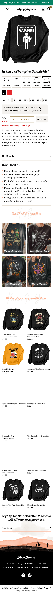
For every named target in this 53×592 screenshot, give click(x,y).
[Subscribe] (48, 528)
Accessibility (24, 588)
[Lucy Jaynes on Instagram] (30, 575)
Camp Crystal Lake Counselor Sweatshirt (9, 337)
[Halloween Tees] (14, 238)
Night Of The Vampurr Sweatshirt (14, 405)
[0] (48, 9)
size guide (41, 119)
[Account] (43, 11)
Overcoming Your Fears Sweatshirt (8, 438)
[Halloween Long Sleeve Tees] (39, 238)
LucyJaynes (13, 588)
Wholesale (22, 567)
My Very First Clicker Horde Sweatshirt (9, 473)
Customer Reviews (40, 567)
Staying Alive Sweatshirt (36, 405)
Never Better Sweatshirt (36, 506)
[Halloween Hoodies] (39, 271)
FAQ (20, 563)
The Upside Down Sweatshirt (38, 437)
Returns (29, 563)
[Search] (7, 9)
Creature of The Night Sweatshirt (39, 370)
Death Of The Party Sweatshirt (13, 506)
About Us (41, 563)
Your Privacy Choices (29, 591)
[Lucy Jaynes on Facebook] (23, 575)
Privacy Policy (36, 588)
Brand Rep (8, 567)
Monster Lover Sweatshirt (36, 472)
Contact (11, 563)
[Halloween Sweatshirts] (14, 271)
